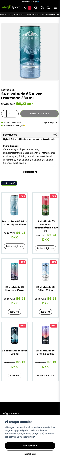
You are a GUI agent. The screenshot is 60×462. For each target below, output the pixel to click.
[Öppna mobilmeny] (55, 8)
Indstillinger (30, 454)
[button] (29, 7)
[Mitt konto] (42, 8)
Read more (30, 172)
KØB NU (14, 311)
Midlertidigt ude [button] (14, 246)
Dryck (9, 14)
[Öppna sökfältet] (36, 8)
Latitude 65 (19, 14)
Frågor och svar (11, 413)
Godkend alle (30, 445)
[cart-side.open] (49, 8)
